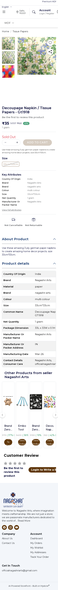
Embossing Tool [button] (22, 427)
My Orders (36, 543)
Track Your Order (39, 557)
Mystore (45, 586)
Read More (24, 520)
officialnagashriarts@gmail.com (19, 570)
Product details (15, 263)
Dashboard (36, 538)
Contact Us (8, 543)
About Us (7, 538)
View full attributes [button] (11, 210)
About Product (15, 239)
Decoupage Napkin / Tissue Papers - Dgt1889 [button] (50, 427)
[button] (7, 7)
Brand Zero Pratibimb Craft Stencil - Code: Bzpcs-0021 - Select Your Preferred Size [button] (36, 427)
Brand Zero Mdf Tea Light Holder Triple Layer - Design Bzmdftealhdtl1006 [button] (8, 427)
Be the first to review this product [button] (23, 117)
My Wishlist (36, 547)
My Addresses (38, 552)
